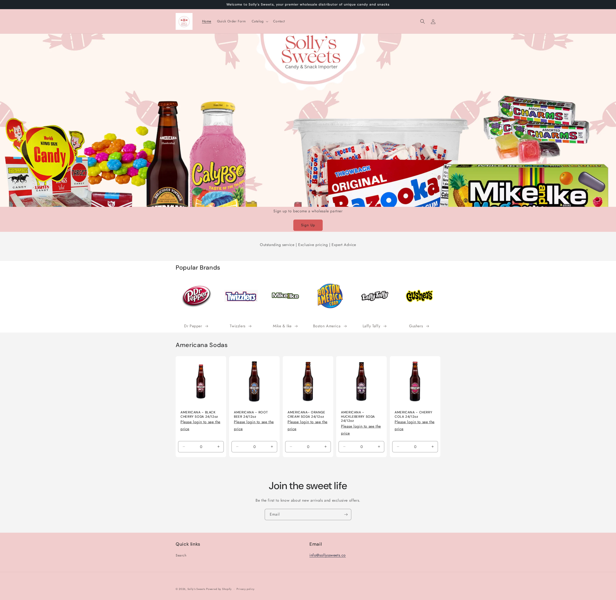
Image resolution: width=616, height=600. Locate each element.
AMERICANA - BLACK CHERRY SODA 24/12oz (199, 415)
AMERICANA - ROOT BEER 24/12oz (251, 415)
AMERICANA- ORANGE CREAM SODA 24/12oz (306, 415)
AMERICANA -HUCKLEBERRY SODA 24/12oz (358, 417)
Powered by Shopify (219, 589)
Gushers (416, 326)
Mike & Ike (282, 326)
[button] (259, 21)
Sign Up (308, 225)
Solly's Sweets (196, 589)
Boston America (326, 326)
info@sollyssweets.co (327, 555)
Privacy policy (245, 589)
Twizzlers (237, 326)
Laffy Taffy (371, 326)
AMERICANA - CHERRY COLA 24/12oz (413, 415)
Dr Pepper (193, 326)
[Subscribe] (345, 514)
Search (181, 555)
